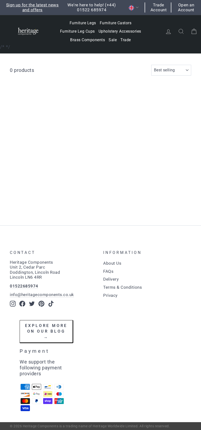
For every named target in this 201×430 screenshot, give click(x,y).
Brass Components (87, 40)
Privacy (110, 295)
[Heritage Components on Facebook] (22, 304)
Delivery (111, 279)
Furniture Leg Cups (77, 31)
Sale (113, 40)
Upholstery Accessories (120, 31)
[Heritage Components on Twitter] (32, 304)
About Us (112, 263)
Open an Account (186, 7)
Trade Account (159, 7)
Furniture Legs (83, 23)
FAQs (108, 271)
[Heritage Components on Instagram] (13, 304)
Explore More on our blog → (46, 331)
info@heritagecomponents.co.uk (42, 294)
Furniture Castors (116, 23)
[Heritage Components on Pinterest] (41, 304)
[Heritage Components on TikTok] (51, 304)
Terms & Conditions (122, 287)
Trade (125, 40)
